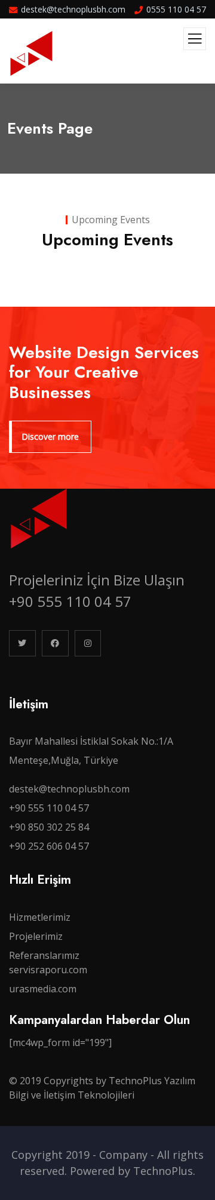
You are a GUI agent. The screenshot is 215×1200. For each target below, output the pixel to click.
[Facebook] (55, 643)
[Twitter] (22, 643)
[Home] (39, 518)
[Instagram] (88, 643)
